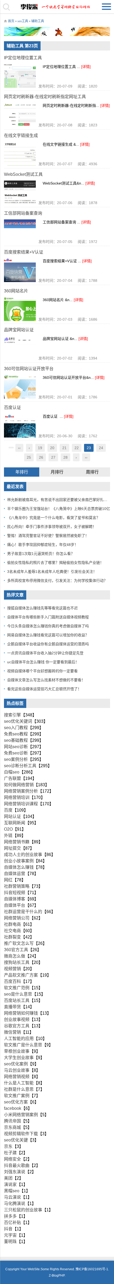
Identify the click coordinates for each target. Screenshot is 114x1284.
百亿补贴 (12, 1222)
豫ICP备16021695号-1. (92, 1269)
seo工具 (22, 21)
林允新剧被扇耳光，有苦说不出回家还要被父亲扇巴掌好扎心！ (59, 500)
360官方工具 (16, 949)
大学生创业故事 (19, 1057)
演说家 (10, 1184)
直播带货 (12, 1007)
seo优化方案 (16, 1102)
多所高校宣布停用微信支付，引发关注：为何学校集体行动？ (57, 580)
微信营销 (12, 1032)
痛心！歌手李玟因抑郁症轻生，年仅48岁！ (42, 544)
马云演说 (12, 1197)
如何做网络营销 (19, 785)
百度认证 (12, 407)
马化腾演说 (14, 1203)
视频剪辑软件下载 (21, 1133)
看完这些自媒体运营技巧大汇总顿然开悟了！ (44, 689)
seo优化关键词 (18, 721)
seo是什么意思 (18, 994)
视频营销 (12, 969)
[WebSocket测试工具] (20, 192)
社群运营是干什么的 (23, 911)
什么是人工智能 (19, 1083)
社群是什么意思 (19, 1089)
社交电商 (12, 930)
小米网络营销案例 (21, 1114)
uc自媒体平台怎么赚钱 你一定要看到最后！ (43, 662)
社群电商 (12, 924)
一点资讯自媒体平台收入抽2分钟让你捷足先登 (45, 653)
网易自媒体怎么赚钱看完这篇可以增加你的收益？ (48, 635)
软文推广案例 (16, 1095)
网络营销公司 (16, 918)
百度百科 (12, 981)
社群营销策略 (16, 886)
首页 (11, 21)
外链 (8, 835)
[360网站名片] (20, 309)
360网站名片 (16, 291)
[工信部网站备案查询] (20, 231)
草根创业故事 (16, 1051)
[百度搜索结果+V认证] (20, 270)
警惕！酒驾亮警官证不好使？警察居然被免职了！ (48, 535)
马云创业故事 (16, 1070)
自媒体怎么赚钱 (19, 867)
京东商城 (12, 1127)
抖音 (8, 1229)
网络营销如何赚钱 (21, 1013)
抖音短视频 (14, 892)
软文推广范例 (16, 988)
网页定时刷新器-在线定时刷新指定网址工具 (45, 96)
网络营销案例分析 (21, 791)
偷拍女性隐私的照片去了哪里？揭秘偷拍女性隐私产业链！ (55, 562)
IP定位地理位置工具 (23, 58)
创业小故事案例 (19, 861)
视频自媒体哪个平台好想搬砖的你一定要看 (42, 671)
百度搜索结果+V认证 (23, 252)
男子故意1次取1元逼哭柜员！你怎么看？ (40, 553)
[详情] (86, 67)
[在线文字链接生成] (20, 153)
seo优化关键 (16, 1140)
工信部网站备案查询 (23, 213)
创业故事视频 (16, 1019)
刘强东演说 (14, 1172)
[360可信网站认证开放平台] (20, 387)
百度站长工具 (16, 1000)
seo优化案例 (16, 1064)
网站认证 (12, 816)
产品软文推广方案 (21, 975)
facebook (12, 1108)
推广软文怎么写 (19, 943)
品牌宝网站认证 (19, 330)
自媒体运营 (14, 873)
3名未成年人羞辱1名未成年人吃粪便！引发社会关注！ (52, 571)
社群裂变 (12, 937)
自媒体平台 (14, 905)
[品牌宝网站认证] (20, 348)
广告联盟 (12, 778)
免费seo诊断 (16, 753)
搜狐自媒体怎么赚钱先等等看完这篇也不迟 (42, 608)
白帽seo (11, 772)
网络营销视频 (16, 1076)
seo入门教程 (16, 727)
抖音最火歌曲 (16, 1165)
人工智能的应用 (19, 1038)
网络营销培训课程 (21, 804)
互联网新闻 (14, 823)
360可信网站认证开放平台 (29, 368)
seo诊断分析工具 (20, 765)
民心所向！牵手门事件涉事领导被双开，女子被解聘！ (51, 526)
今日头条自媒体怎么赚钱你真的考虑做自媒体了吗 (48, 626)
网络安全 (12, 1159)
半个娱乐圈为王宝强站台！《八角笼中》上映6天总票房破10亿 (58, 509)
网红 (8, 880)
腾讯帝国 (12, 1121)
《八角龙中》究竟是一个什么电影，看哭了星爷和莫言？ (53, 518)
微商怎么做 (14, 956)
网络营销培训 (16, 797)
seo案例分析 (16, 759)
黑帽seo (11, 1191)
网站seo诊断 (16, 746)
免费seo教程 (16, 734)
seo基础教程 (16, 740)
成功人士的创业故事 (23, 854)
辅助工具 (37, 21)
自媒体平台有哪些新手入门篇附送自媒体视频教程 (48, 617)
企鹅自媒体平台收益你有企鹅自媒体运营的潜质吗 (48, 644)
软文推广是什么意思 (23, 1045)
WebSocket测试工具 (23, 174)
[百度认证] (20, 426)
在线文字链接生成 (21, 135)
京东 (8, 1146)
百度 (8, 810)
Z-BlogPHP (56, 1275)
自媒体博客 (14, 899)
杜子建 (10, 1152)
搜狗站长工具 (16, 962)
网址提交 (12, 848)
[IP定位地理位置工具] (20, 76)
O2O (8, 829)
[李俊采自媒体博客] (57, 6)
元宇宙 (10, 1235)
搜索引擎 (12, 715)
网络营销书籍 (16, 842)
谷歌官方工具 (16, 1026)
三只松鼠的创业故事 (23, 1210)
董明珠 (10, 1241)
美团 (8, 1178)
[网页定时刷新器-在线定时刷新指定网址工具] (20, 115)
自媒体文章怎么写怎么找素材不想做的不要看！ (46, 680)
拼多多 (10, 1216)
